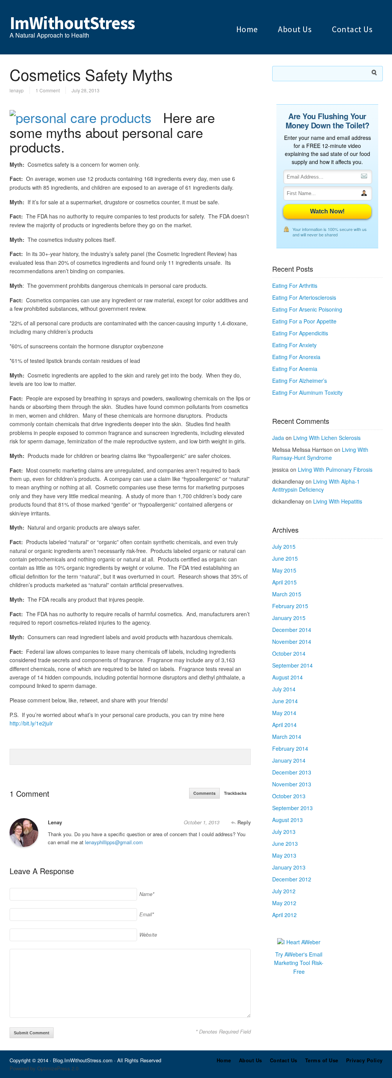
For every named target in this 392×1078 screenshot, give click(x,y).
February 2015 (290, 606)
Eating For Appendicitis (300, 333)
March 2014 (286, 736)
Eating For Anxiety (294, 345)
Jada (278, 437)
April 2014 (284, 725)
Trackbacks (235, 793)
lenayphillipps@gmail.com (114, 842)
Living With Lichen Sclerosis (327, 437)
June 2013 (285, 843)
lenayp (17, 90)
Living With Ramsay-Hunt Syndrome (320, 453)
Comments (204, 793)
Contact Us (352, 29)
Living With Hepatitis (337, 501)
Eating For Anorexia (296, 357)
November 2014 (291, 641)
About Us (295, 29)
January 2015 (288, 618)
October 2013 (288, 796)
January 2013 (288, 867)
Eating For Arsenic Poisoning (307, 309)
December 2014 (291, 629)
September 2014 (292, 665)
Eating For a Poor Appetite (304, 321)
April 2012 (284, 915)
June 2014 (285, 701)
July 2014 (284, 689)
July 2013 (284, 831)
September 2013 (292, 808)
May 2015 (284, 570)
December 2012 (291, 879)
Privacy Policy (364, 1060)
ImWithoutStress (72, 23)
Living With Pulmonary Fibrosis (335, 469)
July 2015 (284, 546)
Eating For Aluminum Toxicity (307, 392)
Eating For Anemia (294, 368)
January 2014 (288, 760)
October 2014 (288, 653)
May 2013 (284, 855)
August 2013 (287, 820)
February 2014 (290, 748)
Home (247, 29)
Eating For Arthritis (294, 285)
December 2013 (291, 772)
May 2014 (284, 713)
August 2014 (287, 677)
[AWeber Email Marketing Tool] (298, 942)
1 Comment (48, 90)
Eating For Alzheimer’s (299, 380)
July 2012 (284, 891)
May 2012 (284, 903)
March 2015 (286, 594)
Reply (243, 822)
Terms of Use (321, 1060)
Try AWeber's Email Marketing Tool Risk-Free (298, 962)
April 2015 (284, 582)
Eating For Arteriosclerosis (304, 297)
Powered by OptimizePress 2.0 (44, 1068)
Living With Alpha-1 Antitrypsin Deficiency (316, 485)
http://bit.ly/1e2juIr (31, 723)
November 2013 (291, 784)
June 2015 (285, 558)
